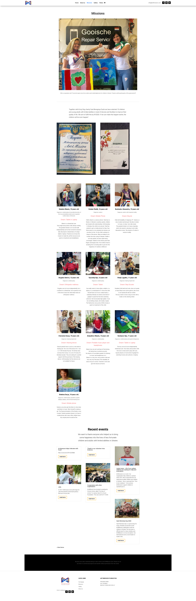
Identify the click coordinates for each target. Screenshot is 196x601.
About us (82, 3)
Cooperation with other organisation (94, 485)
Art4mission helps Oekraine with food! (68, 449)
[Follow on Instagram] (166, 2)
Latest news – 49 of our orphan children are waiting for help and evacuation (126, 470)
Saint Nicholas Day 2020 (123, 521)
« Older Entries (60, 547)
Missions (89, 3)
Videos (101, 3)
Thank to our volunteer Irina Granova (96, 449)
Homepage (81, 582)
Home (76, 3)
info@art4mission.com (155, 3)
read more (62, 456)
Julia (59, 487)
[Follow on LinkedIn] (169, 2)
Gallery (96, 3)
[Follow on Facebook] (163, 2)
